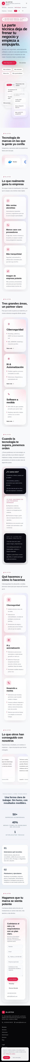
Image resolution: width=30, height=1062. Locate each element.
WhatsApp (11, 983)
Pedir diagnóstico (8, 62)
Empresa (4, 11)
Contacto (10, 11)
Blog (3, 1040)
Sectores (24, 7)
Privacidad (4, 1047)
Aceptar (6, 1057)
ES (15, 10)
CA (19, 10)
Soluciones (10, 7)
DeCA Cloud (18, 7)
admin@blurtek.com (12, 996)
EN (22, 10)
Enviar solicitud (12, 979)
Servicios (4, 7)
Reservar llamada (13, 988)
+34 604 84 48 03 (11, 993)
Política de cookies (10, 1053)
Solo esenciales (17, 1057)
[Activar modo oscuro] (26, 3)
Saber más (9, 348)
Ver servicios (22, 62)
